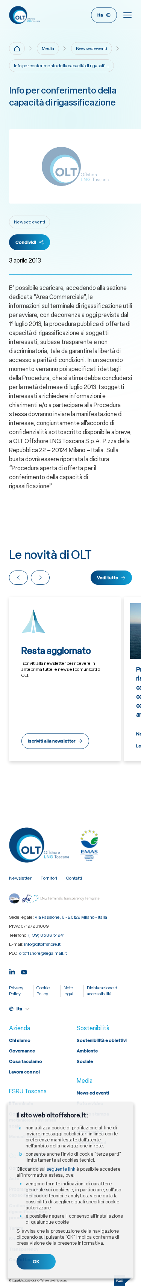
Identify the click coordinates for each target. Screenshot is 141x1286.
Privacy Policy (16, 991)
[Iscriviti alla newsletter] (64, 679)
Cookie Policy (43, 991)
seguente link (61, 1169)
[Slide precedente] (18, 578)
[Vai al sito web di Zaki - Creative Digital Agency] (123, 1280)
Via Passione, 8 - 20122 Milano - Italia (71, 917)
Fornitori (49, 878)
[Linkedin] (12, 971)
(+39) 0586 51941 (46, 935)
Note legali (69, 991)
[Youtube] (24, 971)
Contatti (74, 878)
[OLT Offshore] (38, 15)
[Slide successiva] (40, 578)
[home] (17, 48)
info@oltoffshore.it (42, 944)
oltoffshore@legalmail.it (43, 953)
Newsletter (20, 878)
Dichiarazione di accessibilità (102, 991)
